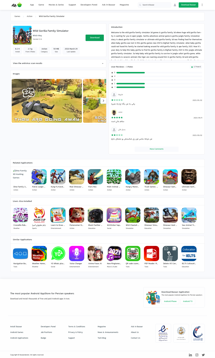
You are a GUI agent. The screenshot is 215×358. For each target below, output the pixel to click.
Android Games (16, 332)
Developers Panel (89, 5)
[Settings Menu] (202, 4)
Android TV (188, 301)
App (32, 5)
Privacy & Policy (75, 332)
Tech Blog (102, 338)
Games (17, 16)
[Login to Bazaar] (175, 5)
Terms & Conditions (76, 326)
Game (41, 5)
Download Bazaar (188, 5)
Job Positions (46, 332)
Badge (43, 338)
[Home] (16, 5)
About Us (135, 332)
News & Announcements (108, 332)
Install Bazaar (16, 326)
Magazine (124, 5)
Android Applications (19, 338)
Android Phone (170, 301)
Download (94, 38)
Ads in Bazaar (108, 5)
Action (29, 16)
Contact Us (135, 338)
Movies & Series (56, 5)
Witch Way (37, 35)
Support (72, 5)
